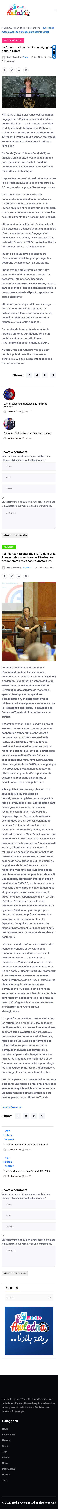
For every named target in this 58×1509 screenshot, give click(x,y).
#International (13, 40)
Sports (5, 1446)
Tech (4, 1452)
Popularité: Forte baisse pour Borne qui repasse (27, 433)
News (5, 1429)
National (6, 1440)
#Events (9, 547)
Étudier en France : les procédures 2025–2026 (26, 1171)
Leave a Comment (11, 1107)
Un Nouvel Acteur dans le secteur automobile (25, 1144)
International (8, 1434)
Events (6, 1457)
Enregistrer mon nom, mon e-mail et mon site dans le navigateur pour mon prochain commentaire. (28, 504)
